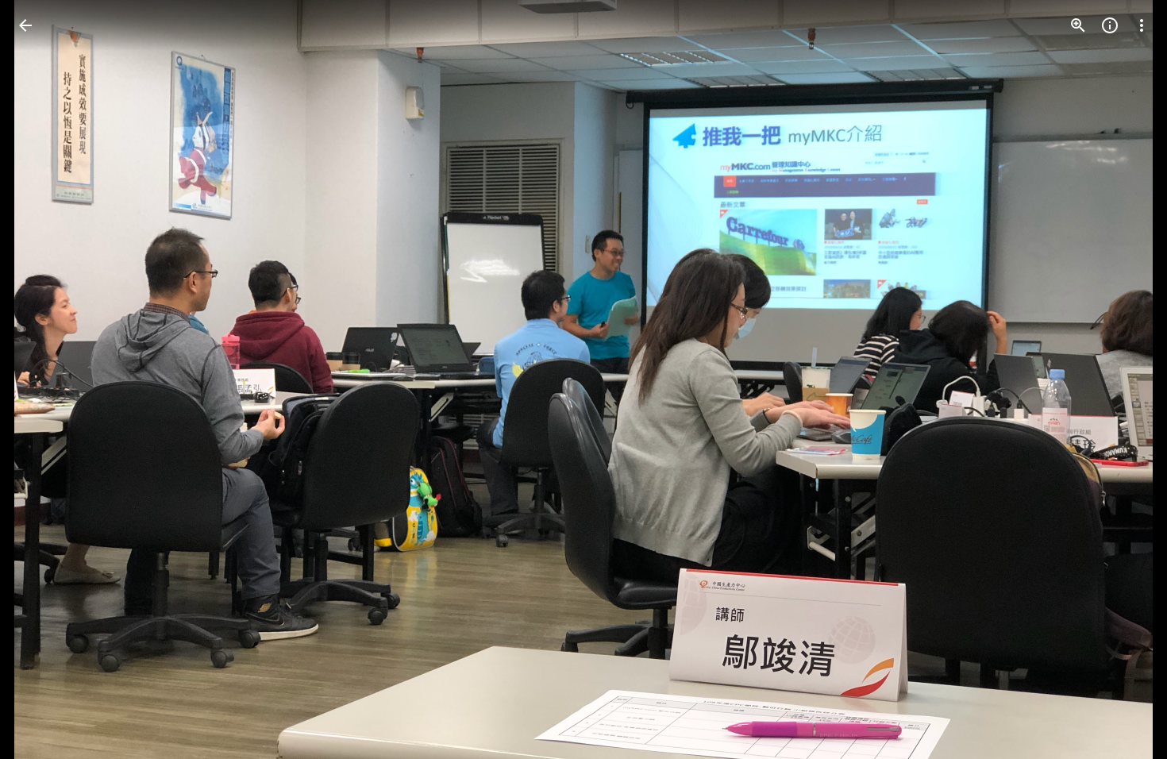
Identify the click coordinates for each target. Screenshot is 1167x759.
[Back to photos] (25, 25)
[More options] (1141, 25)
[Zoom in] (1078, 25)
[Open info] (1110, 25)
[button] (44, 379)
